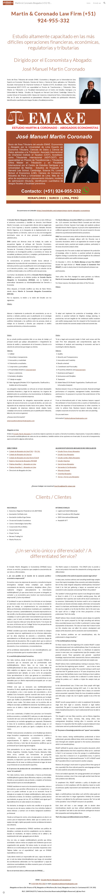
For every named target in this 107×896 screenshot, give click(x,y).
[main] (53, 16)
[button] (104, 2)
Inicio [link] (88, 3)
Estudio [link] (96, 3)
